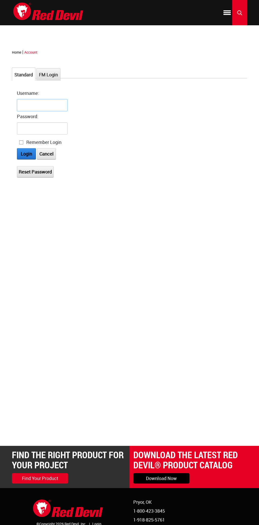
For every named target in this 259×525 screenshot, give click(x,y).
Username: (28, 93)
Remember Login (43, 142)
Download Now (161, 478)
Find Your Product (40, 478)
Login (26, 154)
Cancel (46, 154)
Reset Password (35, 172)
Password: (27, 116)
